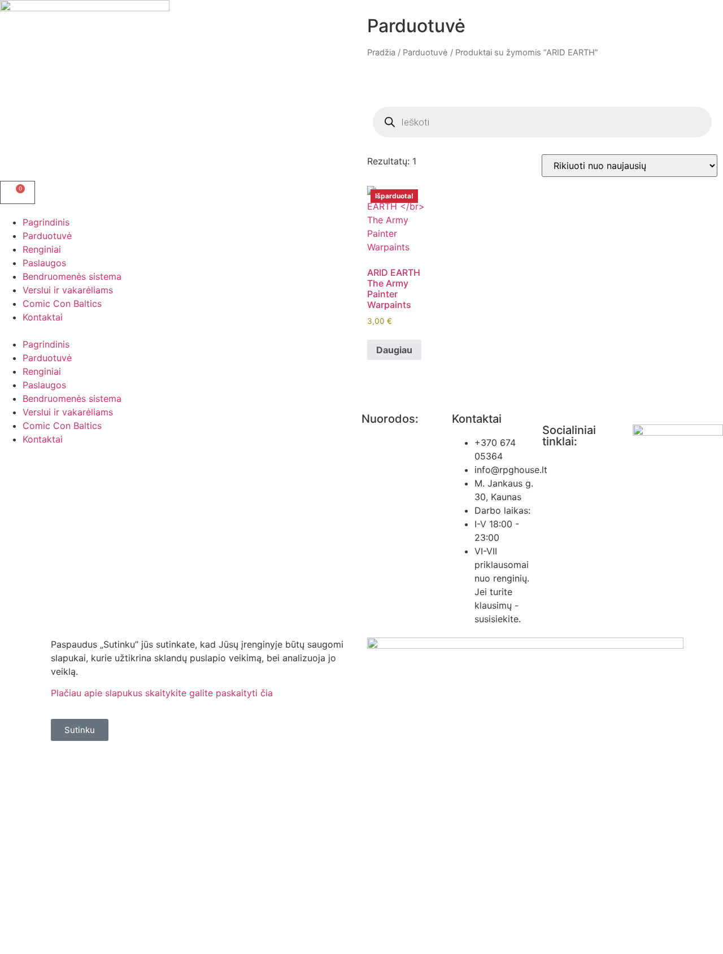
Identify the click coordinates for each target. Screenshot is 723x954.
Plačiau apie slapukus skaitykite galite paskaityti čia (162, 693)
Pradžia (381, 52)
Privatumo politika (400, 442)
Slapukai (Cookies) (402, 534)
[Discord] (618, 472)
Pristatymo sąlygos (402, 556)
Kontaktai (43, 317)
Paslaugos (44, 262)
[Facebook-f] (556, 472)
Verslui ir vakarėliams (68, 290)
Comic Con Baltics (62, 303)
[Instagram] (587, 472)
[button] (181, 330)
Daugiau (394, 349)
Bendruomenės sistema (72, 276)
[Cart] (17, 192)
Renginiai (42, 249)
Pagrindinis (46, 222)
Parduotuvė (47, 235)
